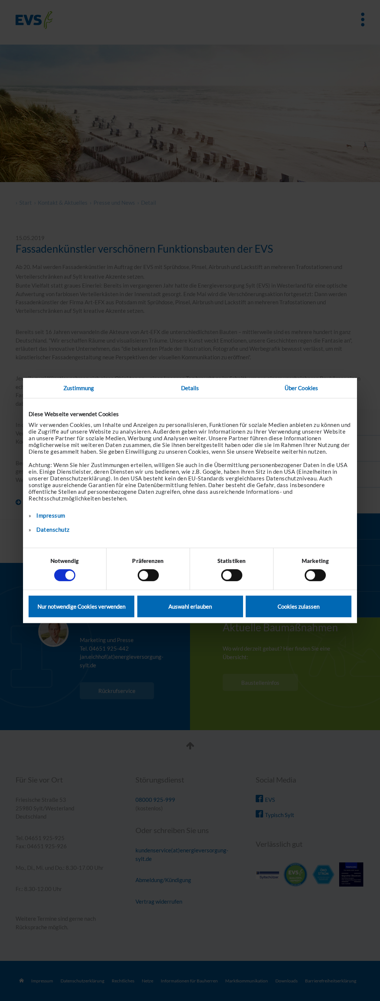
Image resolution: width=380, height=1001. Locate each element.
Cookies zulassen (299, 606)
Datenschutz (53, 529)
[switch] (148, 575)
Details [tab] (190, 388)
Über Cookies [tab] (301, 388)
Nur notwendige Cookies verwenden (81, 606)
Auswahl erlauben (190, 606)
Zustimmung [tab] (78, 388)
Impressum (50, 515)
